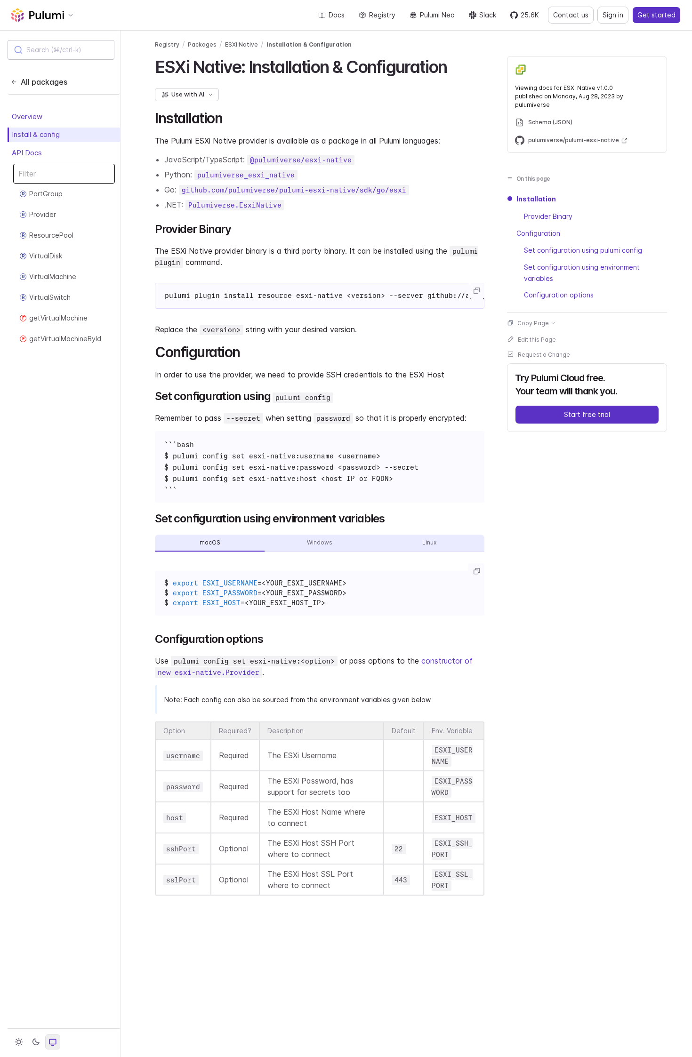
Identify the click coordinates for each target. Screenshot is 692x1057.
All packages (44, 82)
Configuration (538, 233)
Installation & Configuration (309, 44)
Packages (202, 44)
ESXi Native (241, 44)
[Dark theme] (35, 1041)
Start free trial (587, 414)
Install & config (36, 134)
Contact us (570, 15)
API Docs (27, 152)
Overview (27, 116)
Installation (536, 199)
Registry (382, 15)
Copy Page (533, 322)
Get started (656, 15)
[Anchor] (455, 65)
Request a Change (544, 354)
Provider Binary (548, 216)
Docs (337, 15)
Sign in (613, 15)
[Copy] (476, 291)
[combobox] (61, 50)
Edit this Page (537, 339)
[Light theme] (18, 1041)
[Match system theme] (52, 1041)
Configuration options (559, 295)
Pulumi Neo (437, 15)
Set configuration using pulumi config (583, 250)
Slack (487, 15)
